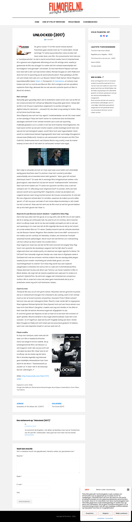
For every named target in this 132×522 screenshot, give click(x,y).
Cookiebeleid (100, 518)
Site (18, 492)
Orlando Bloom (65, 387)
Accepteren (90, 513)
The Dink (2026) (96, 66)
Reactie (20, 456)
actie (26, 385)
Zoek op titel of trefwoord (53, 22)
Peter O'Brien (75, 387)
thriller (31, 385)
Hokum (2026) (95, 62)
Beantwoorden (29, 435)
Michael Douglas (46, 387)
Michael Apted (36, 387)
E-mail (19, 484)
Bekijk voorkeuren (121, 513)
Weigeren (106, 513)
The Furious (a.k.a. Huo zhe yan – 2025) (103, 58)
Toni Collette (21, 390)
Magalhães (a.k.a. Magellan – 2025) (101, 54)
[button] (128, 490)
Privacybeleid (109, 518)
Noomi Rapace (56, 387)
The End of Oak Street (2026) (100, 50)
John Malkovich (26, 387)
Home (37, 22)
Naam (19, 476)
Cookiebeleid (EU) (90, 22)
